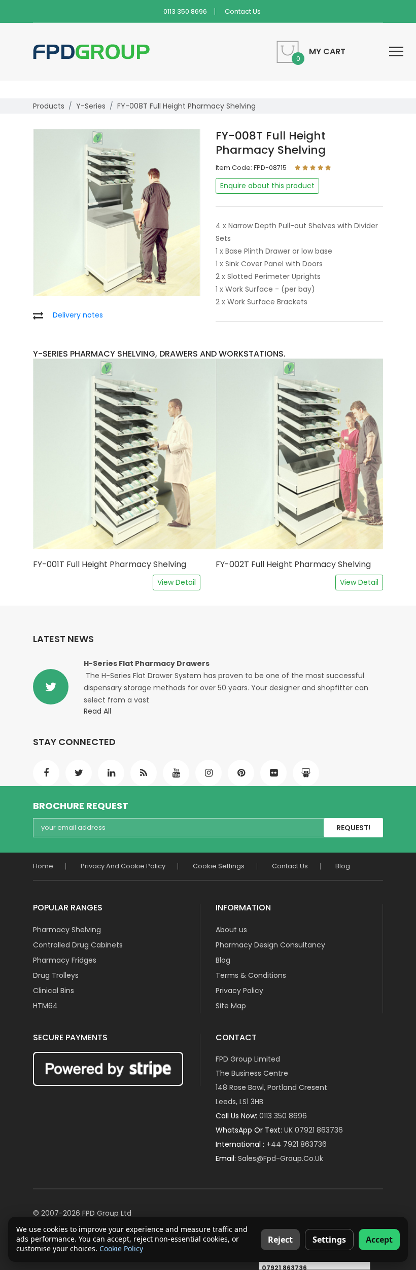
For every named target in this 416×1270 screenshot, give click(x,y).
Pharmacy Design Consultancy (270, 945)
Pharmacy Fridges (64, 960)
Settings (329, 1239)
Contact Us (243, 11)
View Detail (176, 582)
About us (231, 930)
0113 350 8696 (185, 11)
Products (48, 106)
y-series (91, 106)
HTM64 (45, 1006)
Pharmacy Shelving (67, 930)
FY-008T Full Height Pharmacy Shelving (186, 106)
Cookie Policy (121, 1248)
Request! (353, 828)
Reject (280, 1239)
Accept (379, 1239)
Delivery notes (78, 315)
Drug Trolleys (56, 975)
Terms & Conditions (251, 975)
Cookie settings (219, 866)
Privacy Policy (239, 990)
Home (43, 866)
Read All (97, 711)
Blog (342, 866)
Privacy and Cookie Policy (123, 866)
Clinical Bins (53, 990)
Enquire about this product (267, 186)
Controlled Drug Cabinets (78, 945)
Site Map (231, 1006)
